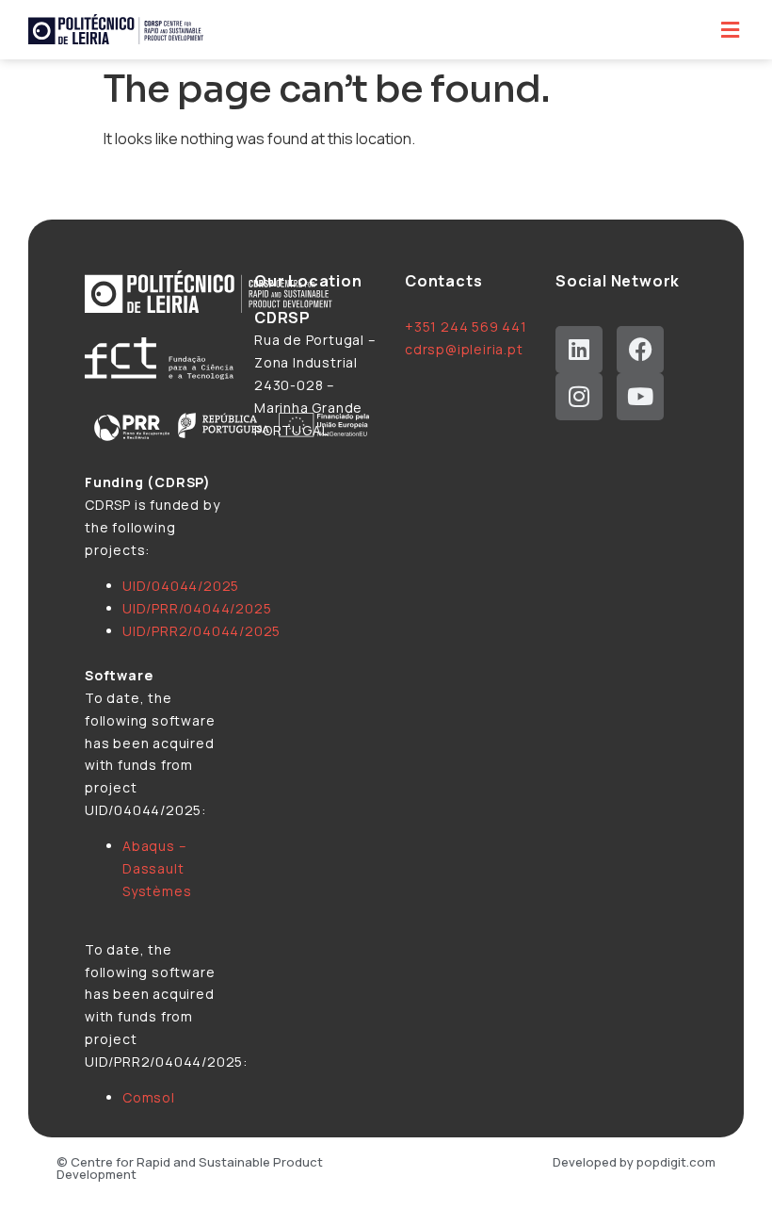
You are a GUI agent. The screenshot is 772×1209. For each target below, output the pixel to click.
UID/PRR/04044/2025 (196, 608)
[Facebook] (640, 349)
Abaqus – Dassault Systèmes (156, 868)
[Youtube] (640, 396)
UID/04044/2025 (180, 586)
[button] (730, 29)
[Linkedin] (579, 349)
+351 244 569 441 (466, 326)
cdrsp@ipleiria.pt (464, 349)
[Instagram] (579, 396)
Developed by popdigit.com (634, 1161)
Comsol (148, 1097)
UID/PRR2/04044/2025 (201, 631)
